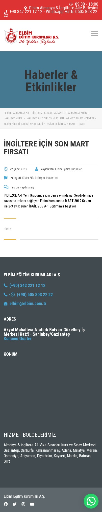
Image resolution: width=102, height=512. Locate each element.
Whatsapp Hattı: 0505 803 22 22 (50, 13)
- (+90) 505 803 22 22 (30, 294)
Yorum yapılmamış (22, 187)
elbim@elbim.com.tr (27, 303)
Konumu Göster (18, 338)
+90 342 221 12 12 (25, 11)
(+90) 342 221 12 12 (26, 285)
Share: (8, 229)
